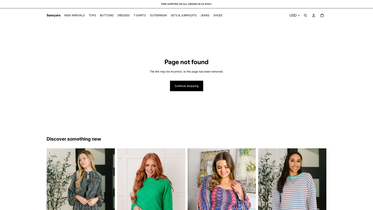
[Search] (305, 15)
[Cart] (322, 15)
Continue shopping (187, 86)
